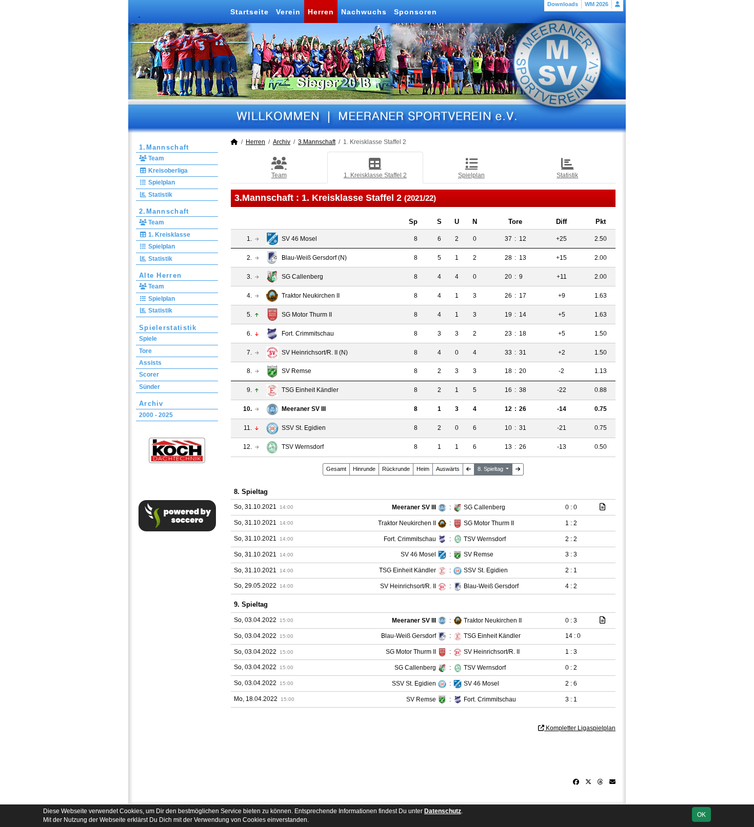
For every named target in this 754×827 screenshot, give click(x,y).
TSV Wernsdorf (303, 446)
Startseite (249, 12)
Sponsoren (415, 12)
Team (155, 158)
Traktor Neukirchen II (311, 295)
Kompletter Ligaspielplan (580, 728)
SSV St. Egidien (304, 427)
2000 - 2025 (156, 415)
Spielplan (161, 182)
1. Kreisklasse (168, 234)
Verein (288, 12)
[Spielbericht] (602, 507)
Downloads (562, 4)
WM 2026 (596, 4)
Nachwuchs (364, 12)
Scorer (149, 374)
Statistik (159, 194)
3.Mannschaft (316, 142)
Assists (150, 362)
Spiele (148, 338)
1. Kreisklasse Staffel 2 (375, 175)
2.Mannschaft (164, 211)
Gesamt (336, 469)
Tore (145, 351)
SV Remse (296, 371)
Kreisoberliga (167, 170)
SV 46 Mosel (299, 238)
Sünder (149, 386)
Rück (396, 469)
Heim (422, 469)
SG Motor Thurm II (307, 314)
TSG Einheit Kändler (310, 390)
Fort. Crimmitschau (308, 333)
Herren (321, 12)
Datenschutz (442, 811)
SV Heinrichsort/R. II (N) (315, 352)
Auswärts (448, 469)
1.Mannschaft (164, 147)
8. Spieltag (491, 469)
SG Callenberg (302, 276)
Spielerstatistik (168, 328)
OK (701, 814)
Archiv (151, 403)
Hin (364, 469)
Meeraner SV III (304, 408)
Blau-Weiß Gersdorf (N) (314, 257)
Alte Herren (160, 275)
